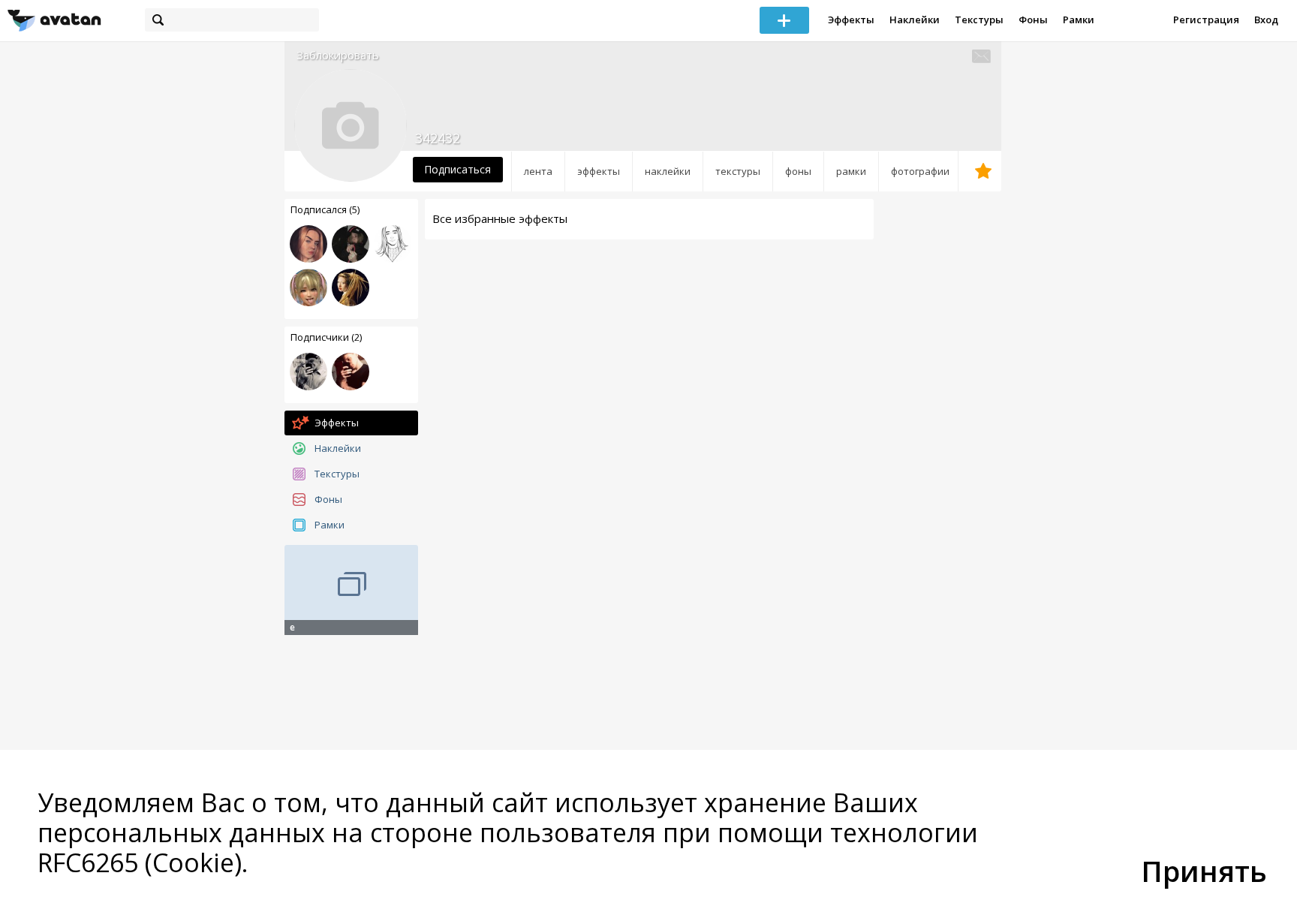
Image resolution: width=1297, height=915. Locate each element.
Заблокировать (337, 55)
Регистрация (1206, 19)
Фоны (1033, 19)
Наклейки (914, 19)
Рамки (1078, 19)
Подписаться (457, 169)
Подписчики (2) (326, 337)
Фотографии (920, 171)
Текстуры (979, 19)
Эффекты (851, 19)
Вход (1266, 19)
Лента (538, 171)
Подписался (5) (325, 209)
